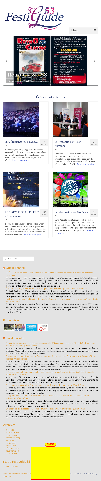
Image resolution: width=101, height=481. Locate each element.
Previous (6, 61)
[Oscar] (42, 327)
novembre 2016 (12, 433)
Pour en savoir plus (20, 160)
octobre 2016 (11, 435)
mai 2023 (10, 430)
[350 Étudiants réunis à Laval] (25, 119)
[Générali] (31, 327)
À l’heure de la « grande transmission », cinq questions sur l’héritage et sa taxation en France (46, 289)
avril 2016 (10, 440)
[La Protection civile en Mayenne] (75, 119)
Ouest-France (15, 267)
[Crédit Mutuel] (20, 327)
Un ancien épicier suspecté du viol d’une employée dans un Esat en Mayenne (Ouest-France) (46, 409)
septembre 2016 (13, 438)
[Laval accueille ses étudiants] (75, 189)
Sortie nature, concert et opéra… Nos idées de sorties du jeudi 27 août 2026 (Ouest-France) (46, 385)
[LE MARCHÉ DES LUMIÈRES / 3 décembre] (25, 189)
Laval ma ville (15, 338)
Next (95, 61)
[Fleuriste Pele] (8, 327)
